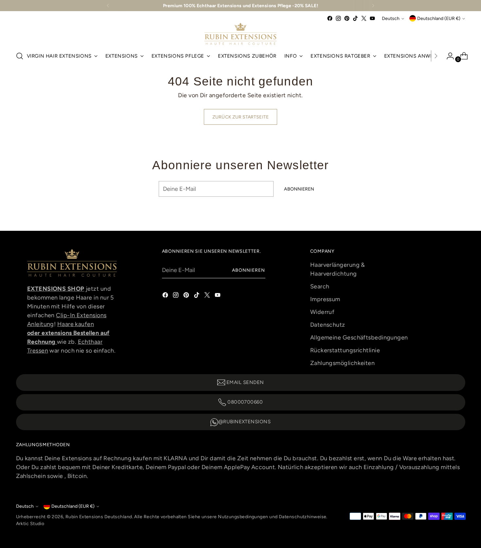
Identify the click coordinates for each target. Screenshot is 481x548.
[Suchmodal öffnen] (19, 56)
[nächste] (373, 5)
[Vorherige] (108, 5)
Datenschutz (327, 324)
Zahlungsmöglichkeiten (342, 363)
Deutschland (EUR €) (438, 18)
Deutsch (391, 18)
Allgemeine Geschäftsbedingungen (359, 337)
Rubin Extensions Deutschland (98, 516)
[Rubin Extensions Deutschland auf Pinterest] (347, 18)
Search (320, 286)
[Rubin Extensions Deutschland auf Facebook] (330, 18)
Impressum (325, 299)
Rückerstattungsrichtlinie (345, 350)
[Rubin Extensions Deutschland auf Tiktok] (355, 18)
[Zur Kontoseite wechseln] (447, 56)
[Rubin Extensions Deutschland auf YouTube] (372, 18)
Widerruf (322, 312)
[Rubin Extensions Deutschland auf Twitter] (364, 18)
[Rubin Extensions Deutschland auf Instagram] (338, 18)
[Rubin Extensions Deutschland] (240, 34)
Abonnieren (248, 270)
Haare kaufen (75, 324)
